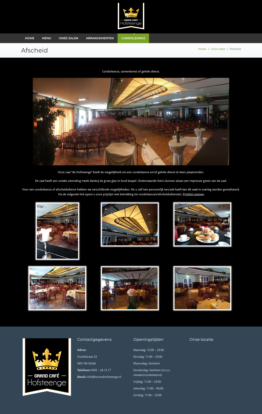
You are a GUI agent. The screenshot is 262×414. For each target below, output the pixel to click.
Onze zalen (218, 49)
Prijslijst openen (193, 194)
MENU (46, 38)
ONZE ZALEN (68, 38)
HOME (29, 38)
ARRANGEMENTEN (100, 38)
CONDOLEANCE (133, 38)
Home (202, 49)
